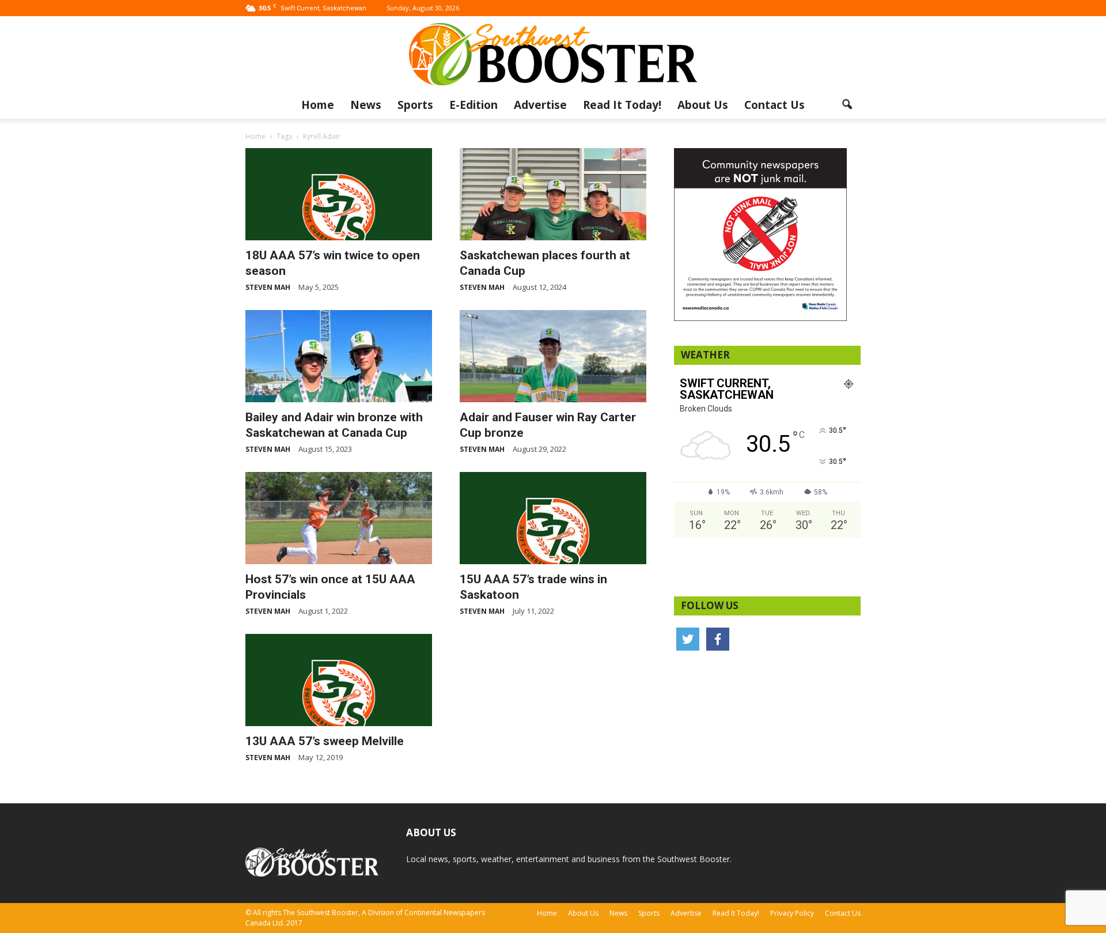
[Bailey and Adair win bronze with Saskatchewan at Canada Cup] (338, 356)
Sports (415, 104)
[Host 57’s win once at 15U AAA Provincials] (338, 518)
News (365, 104)
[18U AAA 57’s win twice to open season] (338, 194)
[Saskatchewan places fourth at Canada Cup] (553, 194)
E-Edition (473, 104)
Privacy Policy (792, 913)
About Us (702, 104)
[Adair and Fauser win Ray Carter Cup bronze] (553, 356)
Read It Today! (622, 104)
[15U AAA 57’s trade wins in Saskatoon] (553, 518)
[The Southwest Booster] (553, 54)
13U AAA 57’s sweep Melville (324, 741)
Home (317, 104)
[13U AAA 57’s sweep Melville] (338, 680)
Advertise (540, 104)
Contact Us (774, 104)
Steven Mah (267, 287)
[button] (847, 105)
